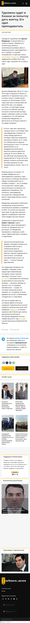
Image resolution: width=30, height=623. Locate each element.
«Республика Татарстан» (10, 57)
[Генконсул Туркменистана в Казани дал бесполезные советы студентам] (8, 399)
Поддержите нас (10, 611)
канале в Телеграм (21, 338)
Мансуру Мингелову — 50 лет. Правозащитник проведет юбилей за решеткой (13, 510)
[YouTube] (14, 599)
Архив (3, 591)
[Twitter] (16, 599)
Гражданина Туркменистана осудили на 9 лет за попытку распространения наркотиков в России (7, 439)
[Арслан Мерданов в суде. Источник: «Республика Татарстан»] (15, 87)
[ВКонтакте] (8, 599)
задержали (14, 310)
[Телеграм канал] (5, 599)
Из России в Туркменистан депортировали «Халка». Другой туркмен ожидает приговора (21, 406)
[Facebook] (11, 599)
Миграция (5, 329)
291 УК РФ (5, 278)
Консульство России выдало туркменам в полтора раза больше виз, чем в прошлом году (22, 437)
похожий (22, 319)
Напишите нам (9, 605)
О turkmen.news (6, 588)
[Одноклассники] (3, 599)
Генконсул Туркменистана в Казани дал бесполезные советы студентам (7, 405)
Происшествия (15, 329)
